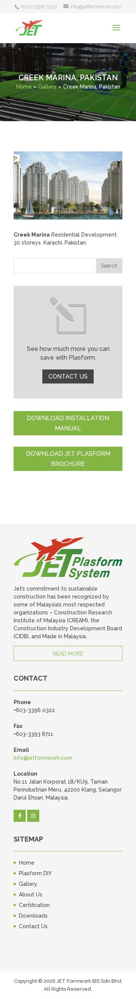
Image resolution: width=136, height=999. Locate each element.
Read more (68, 654)
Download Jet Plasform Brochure (68, 459)
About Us (30, 894)
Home (24, 87)
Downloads (33, 916)
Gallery (47, 87)
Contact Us (68, 376)
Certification (34, 905)
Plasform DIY (35, 873)
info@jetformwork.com (43, 758)
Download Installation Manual (68, 423)
